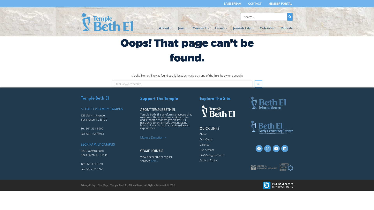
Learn (219, 28)
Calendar (267, 28)
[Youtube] (276, 148)
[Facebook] (259, 148)
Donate (287, 28)
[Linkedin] (284, 148)
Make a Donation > (153, 137)
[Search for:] (182, 84)
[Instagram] (267, 148)
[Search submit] (290, 17)
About (164, 28)
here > (155, 161)
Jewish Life (242, 28)
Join (181, 28)
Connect (199, 28)
